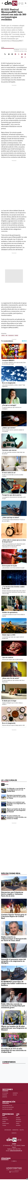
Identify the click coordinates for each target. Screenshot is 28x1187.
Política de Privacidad (8, 1107)
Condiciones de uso (7, 1105)
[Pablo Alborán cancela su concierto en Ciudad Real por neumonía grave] (14, 995)
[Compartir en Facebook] (15, 54)
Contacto (14, 1133)
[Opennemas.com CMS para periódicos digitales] (14, 1170)
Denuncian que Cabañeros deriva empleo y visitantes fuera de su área (12, 894)
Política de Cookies (7, 1109)
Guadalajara (5, 1123)
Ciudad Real (5, 1119)
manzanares (11, 335)
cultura (3, 335)
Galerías (18, 1125)
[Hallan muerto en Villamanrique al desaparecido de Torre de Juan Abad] (14, 928)
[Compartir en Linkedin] (22, 56)
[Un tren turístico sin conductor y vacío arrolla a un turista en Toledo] (3, 817)
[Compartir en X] (18, 54)
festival (16, 335)
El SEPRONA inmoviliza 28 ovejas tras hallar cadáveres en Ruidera (13, 983)
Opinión (18, 1117)
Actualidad (5, 1093)
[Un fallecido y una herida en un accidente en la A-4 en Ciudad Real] (3, 790)
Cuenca (4, 1121)
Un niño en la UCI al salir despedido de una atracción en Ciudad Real (13, 1050)
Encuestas (18, 1121)
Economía (15, 1093)
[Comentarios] (5, 54)
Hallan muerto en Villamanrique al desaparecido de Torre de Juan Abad (14, 939)
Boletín (22, 1129)
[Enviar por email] (8, 54)
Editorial (18, 1119)
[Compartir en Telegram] (25, 54)
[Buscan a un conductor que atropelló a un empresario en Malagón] (3, 804)
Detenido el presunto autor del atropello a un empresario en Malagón (13, 961)
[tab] (3, 784)
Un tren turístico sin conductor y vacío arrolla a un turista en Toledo (16, 817)
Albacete (4, 1117)
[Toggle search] (25, 3)
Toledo (4, 1125)
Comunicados (7, 1129)
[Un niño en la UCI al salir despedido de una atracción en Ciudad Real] (14, 1040)
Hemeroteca (15, 1129)
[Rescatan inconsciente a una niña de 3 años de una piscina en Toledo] (3, 797)
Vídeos (17, 1123)
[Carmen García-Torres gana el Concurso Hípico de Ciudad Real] (14, 905)
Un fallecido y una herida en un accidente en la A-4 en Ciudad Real (16, 789)
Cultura (15, 1094)
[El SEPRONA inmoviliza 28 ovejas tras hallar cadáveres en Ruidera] (14, 973)
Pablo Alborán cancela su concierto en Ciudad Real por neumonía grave (13, 1006)
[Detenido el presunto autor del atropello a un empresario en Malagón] (14, 950)
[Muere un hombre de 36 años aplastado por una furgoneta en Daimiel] (3, 810)
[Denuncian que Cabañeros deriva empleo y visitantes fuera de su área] (14, 883)
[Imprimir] (12, 54)
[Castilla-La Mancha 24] (14, 3)
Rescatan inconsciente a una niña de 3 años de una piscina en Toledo (16, 796)
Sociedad (4, 1094)
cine (6, 335)
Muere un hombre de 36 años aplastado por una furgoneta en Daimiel (16, 810)
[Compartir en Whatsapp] (25, 56)
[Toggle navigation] (2, 3)
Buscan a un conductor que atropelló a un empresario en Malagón (16, 803)
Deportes (4, 1096)
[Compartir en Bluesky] (22, 54)
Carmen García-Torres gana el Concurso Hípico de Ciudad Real (13, 916)
